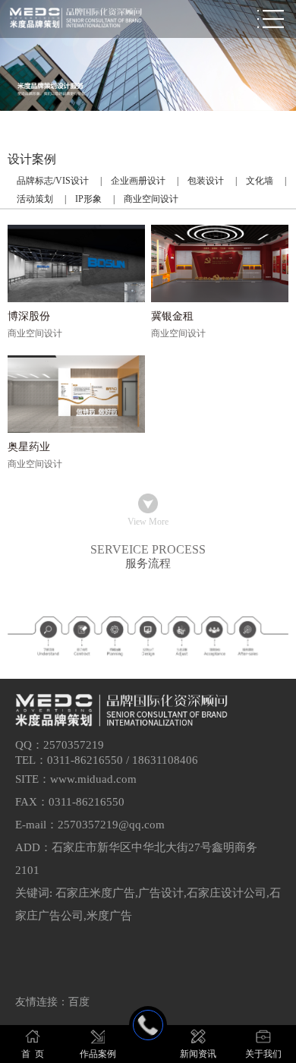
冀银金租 (172, 316)
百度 (79, 1002)
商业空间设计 (151, 199)
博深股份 (29, 316)
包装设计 (205, 180)
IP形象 (88, 199)
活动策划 (35, 199)
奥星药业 (29, 447)
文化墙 (259, 180)
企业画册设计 (138, 180)
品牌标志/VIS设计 (53, 180)
